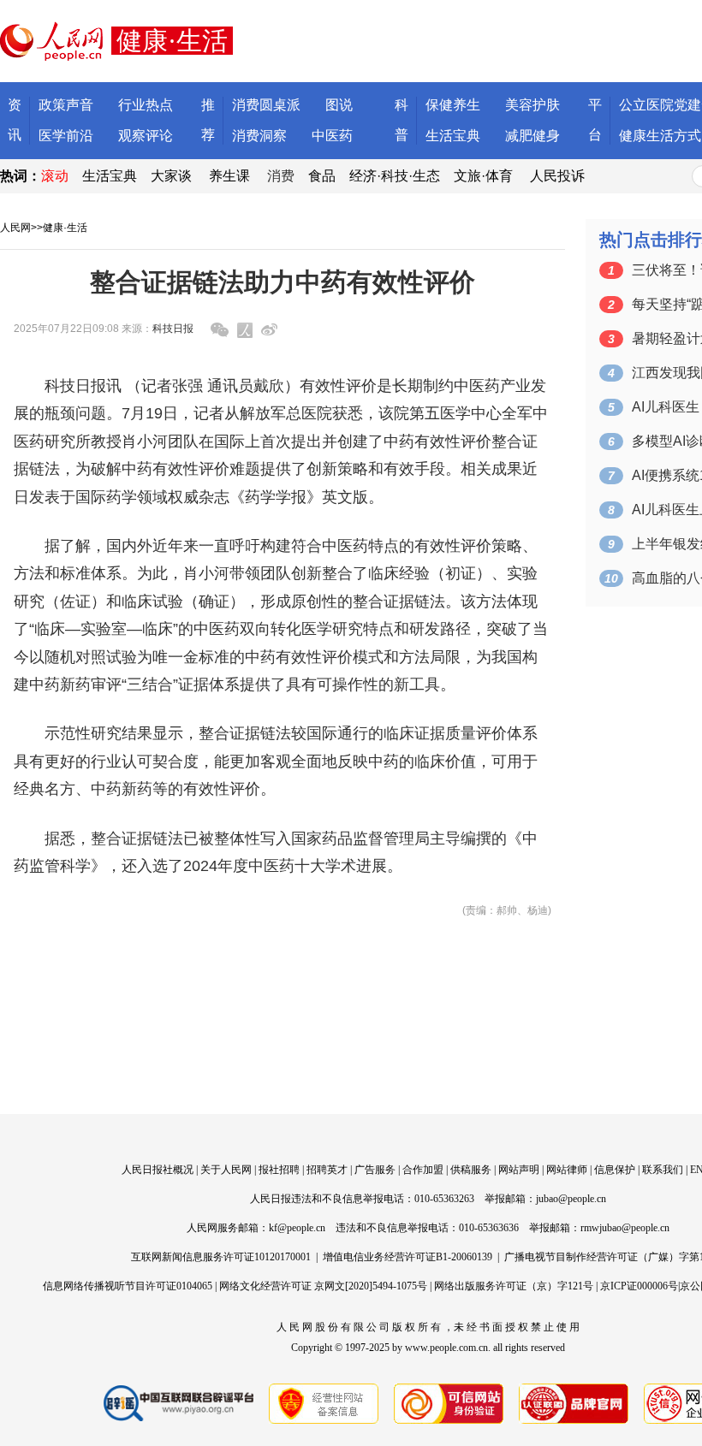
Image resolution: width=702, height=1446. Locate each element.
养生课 (229, 176)
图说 (339, 105)
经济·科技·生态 (394, 176)
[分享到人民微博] (245, 330)
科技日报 (172, 329)
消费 (280, 176)
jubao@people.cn (571, 1199)
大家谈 (171, 176)
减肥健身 (532, 135)
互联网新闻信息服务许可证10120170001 (221, 1257)
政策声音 (66, 105)
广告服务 (375, 1170)
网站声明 (518, 1170)
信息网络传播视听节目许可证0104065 (127, 1286)
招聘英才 (327, 1170)
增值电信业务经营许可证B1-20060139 (407, 1257)
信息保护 (614, 1170)
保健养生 (452, 105)
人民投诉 (557, 176)
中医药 (332, 135)
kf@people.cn (297, 1228)
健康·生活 (65, 228)
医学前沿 (66, 135)
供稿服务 (470, 1170)
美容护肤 (532, 105)
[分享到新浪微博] (269, 330)
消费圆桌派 (266, 105)
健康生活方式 (660, 135)
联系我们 (662, 1170)
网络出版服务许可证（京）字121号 (513, 1286)
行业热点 (145, 105)
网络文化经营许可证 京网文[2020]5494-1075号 (323, 1286)
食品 (322, 176)
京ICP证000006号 (639, 1286)
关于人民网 (226, 1170)
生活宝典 (452, 135)
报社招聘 (279, 1170)
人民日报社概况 (157, 1170)
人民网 (15, 228)
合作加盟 (422, 1170)
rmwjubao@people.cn (624, 1228)
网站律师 (566, 1170)
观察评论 (145, 135)
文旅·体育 (483, 176)
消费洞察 (259, 135)
